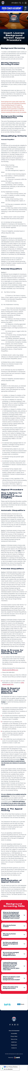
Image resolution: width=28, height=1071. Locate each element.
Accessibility (14, 1033)
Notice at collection (7, 1069)
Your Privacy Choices (12, 1066)
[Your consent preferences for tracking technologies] (2, 1068)
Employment (14, 1045)
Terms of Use (14, 1039)
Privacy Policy (14, 1036)
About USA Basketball (14, 1030)
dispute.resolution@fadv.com (10, 670)
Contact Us (14, 1047)
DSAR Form (14, 1042)
